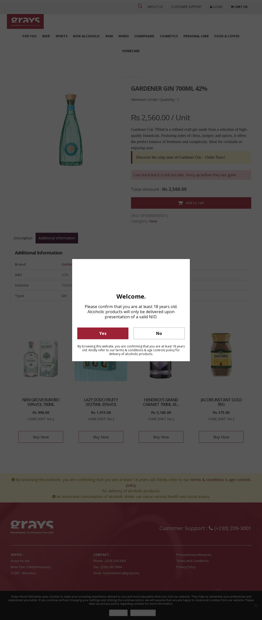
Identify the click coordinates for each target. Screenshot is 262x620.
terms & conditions (129, 350)
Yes (102, 333)
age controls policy (161, 350)
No (159, 333)
